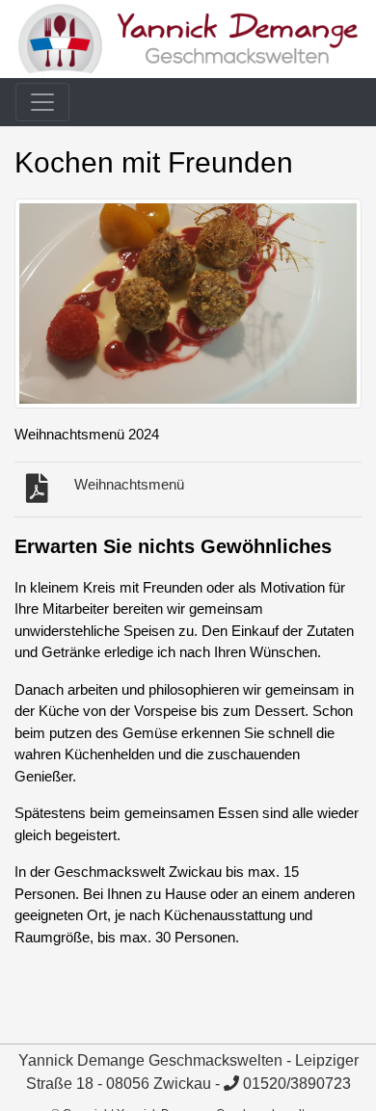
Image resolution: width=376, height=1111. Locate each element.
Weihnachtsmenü (129, 484)
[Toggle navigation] (42, 102)
